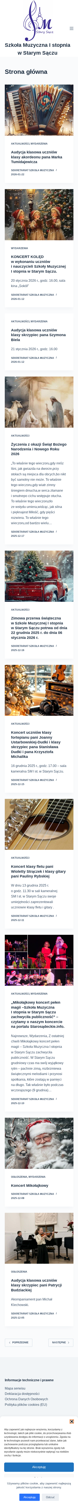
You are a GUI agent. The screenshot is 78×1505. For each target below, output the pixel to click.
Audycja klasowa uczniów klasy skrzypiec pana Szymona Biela (38, 335)
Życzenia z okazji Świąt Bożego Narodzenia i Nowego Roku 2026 (39, 449)
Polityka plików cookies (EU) (26, 1404)
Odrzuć (50, 1497)
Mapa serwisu (15, 1388)
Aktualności (20, 143)
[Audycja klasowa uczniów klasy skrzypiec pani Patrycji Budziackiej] (39, 1238)
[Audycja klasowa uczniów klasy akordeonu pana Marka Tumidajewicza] (39, 110)
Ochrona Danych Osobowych (26, 1399)
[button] (72, 1421)
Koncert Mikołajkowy (29, 1186)
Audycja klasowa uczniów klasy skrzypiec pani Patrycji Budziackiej (36, 1285)
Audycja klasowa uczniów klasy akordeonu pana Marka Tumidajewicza (36, 157)
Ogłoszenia (19, 1176)
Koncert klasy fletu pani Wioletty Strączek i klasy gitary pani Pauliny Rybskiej (38, 871)
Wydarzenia (39, 143)
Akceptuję (39, 1467)
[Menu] (71, 28)
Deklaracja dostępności (22, 1393)
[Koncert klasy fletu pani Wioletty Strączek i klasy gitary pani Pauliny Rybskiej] (39, 824)
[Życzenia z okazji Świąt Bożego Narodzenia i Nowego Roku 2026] (39, 402)
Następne (59, 1342)
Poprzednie (20, 1342)
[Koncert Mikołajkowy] (39, 1143)
